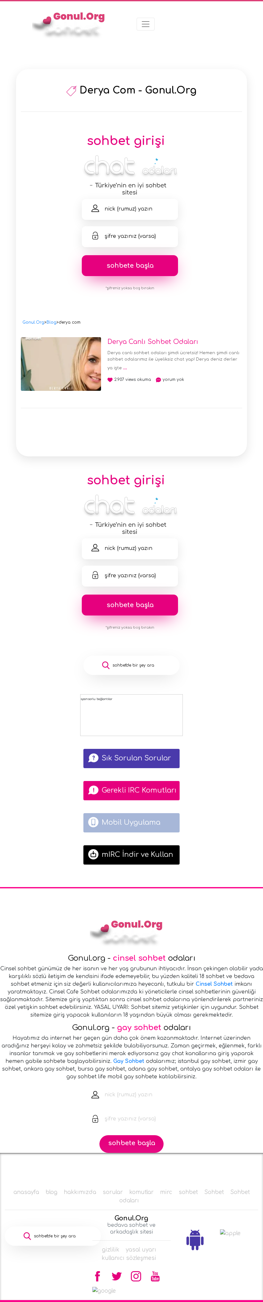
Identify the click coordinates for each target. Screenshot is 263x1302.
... (125, 367)
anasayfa (26, 1192)
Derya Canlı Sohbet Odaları (152, 342)
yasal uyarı (141, 1250)
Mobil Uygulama (131, 822)
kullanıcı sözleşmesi (129, 1258)
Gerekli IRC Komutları (139, 790)
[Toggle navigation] (146, 24)
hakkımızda (80, 1192)
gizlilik (110, 1250)
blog (51, 1192)
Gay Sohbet (128, 1061)
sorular (113, 1192)
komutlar (141, 1192)
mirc (166, 1192)
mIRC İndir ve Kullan (137, 854)
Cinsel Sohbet (214, 984)
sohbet (188, 1192)
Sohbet (214, 1192)
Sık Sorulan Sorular (136, 758)
